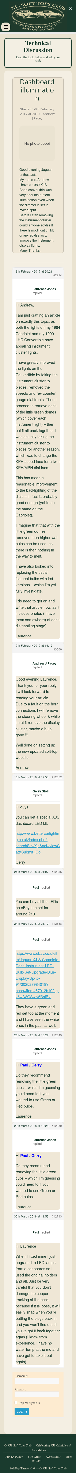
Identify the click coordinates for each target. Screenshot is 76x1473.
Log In (22, 1411)
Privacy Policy (14, 1456)
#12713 (57, 1216)
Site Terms (34, 1456)
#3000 (57, 649)
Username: (21, 1376)
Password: (21, 1389)
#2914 (57, 275)
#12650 (57, 1126)
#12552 (57, 777)
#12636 (57, 872)
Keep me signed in (29, 1403)
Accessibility (53, 1456)
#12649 (57, 1035)
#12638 (57, 923)
